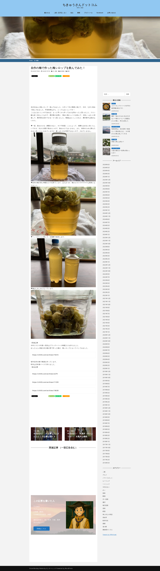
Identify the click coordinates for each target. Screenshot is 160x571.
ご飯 (104, 472)
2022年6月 (106, 280)
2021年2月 (106, 329)
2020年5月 (106, 356)
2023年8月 (106, 247)
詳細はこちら (41, 529)
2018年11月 (106, 411)
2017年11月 (106, 444)
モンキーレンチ (51, 568)
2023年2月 (106, 259)
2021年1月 (106, 332)
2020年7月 (106, 350)
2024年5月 (106, 225)
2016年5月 (106, 463)
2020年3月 (106, 362)
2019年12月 (106, 371)
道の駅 (105, 527)
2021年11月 (106, 301)
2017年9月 (106, 451)
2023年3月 (106, 256)
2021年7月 (106, 314)
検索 (127, 94)
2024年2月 (106, 231)
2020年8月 (106, 347)
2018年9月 (106, 417)
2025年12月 (106, 180)
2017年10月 (106, 447)
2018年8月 (106, 420)
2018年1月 (106, 441)
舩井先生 (105, 520)
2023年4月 (106, 253)
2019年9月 (106, 381)
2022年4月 (106, 286)
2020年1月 (106, 368)
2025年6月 (106, 195)
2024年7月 (106, 222)
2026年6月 (106, 164)
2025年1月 (106, 210)
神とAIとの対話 (107, 514)
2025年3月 (106, 204)
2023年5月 (106, 250)
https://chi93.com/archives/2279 (45, 374)
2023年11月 (106, 241)
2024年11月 (106, 216)
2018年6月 (106, 426)
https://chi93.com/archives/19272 (45, 355)
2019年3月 (106, 399)
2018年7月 (106, 423)
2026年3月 (106, 174)
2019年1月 (106, 405)
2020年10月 (106, 341)
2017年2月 (106, 460)
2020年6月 (106, 353)
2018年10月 (106, 414)
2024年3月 (106, 228)
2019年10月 (106, 377)
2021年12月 (106, 298)
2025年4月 (106, 201)
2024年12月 (106, 213)
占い (104, 490)
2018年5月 (106, 429)
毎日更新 (62, 71)
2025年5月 (106, 198)
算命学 (105, 517)
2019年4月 (106, 396)
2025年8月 (106, 189)
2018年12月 (106, 408)
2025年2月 (106, 207)
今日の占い (106, 487)
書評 (104, 502)
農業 (68, 71)
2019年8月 (106, 384)
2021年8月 (106, 311)
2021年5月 (106, 320)
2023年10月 (106, 244)
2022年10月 (106, 271)
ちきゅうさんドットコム (80, 5)
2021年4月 (106, 323)
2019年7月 (106, 387)
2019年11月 (106, 374)
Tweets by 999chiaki (109, 535)
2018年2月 (106, 438)
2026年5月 (106, 167)
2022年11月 (106, 268)
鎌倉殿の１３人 (107, 530)
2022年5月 (106, 283)
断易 (104, 496)
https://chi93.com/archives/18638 (45, 390)
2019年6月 (106, 390)
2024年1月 (106, 234)
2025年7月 (106, 192)
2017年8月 (106, 454)
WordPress (69, 568)
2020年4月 (106, 359)
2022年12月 (106, 265)
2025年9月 (106, 186)
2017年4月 (106, 457)
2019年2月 (106, 402)
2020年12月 (106, 335)
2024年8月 (106, 219)
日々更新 (55, 71)
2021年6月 (106, 317)
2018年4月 (106, 432)
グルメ (105, 475)
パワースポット (107, 478)
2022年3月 (106, 289)
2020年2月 (106, 365)
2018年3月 (106, 435)
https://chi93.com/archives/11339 (45, 382)
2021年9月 (106, 307)
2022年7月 (106, 277)
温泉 (104, 508)
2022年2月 (106, 292)
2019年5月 (106, 393)
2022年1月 (106, 295)
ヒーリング (106, 481)
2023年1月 (106, 262)
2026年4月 (106, 170)
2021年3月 (106, 326)
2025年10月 (106, 183)
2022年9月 (106, 274)
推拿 (104, 493)
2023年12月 (106, 237)
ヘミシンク (106, 484)
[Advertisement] (63, 91)
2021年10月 (106, 304)
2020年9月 (106, 344)
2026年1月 (106, 177)
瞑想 (104, 511)
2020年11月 (106, 338)
